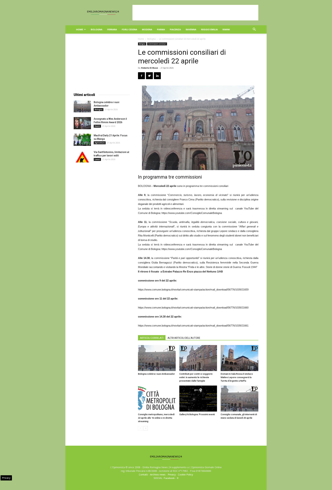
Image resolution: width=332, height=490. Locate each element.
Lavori (97, 159)
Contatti (143, 474)
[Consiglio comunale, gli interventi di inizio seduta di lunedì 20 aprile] (239, 399)
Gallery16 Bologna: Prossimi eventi (197, 414)
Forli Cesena (129, 29)
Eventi (97, 126)
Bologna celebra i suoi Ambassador (156, 374)
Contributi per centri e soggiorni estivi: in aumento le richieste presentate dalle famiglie (195, 377)
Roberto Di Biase (149, 68)
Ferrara (112, 29)
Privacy (172, 474)
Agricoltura (100, 143)
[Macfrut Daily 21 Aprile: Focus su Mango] (82, 140)
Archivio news (157, 474)
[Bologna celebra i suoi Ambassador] (157, 358)
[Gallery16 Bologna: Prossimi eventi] (198, 399)
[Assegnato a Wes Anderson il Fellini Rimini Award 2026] (82, 123)
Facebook (169, 478)
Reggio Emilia (209, 29)
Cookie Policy (185, 474)
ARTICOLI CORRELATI (151, 338)
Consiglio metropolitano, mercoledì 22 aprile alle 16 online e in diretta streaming (156, 418)
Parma (161, 29)
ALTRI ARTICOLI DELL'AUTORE (184, 338)
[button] (254, 29)
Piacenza (175, 29)
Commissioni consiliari (157, 44)
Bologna (96, 29)
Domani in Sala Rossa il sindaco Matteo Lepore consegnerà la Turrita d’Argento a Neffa (237, 377)
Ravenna (191, 29)
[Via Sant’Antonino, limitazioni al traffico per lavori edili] (82, 156)
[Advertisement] (195, 12)
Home (79, 29)
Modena (147, 29)
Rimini (226, 29)
